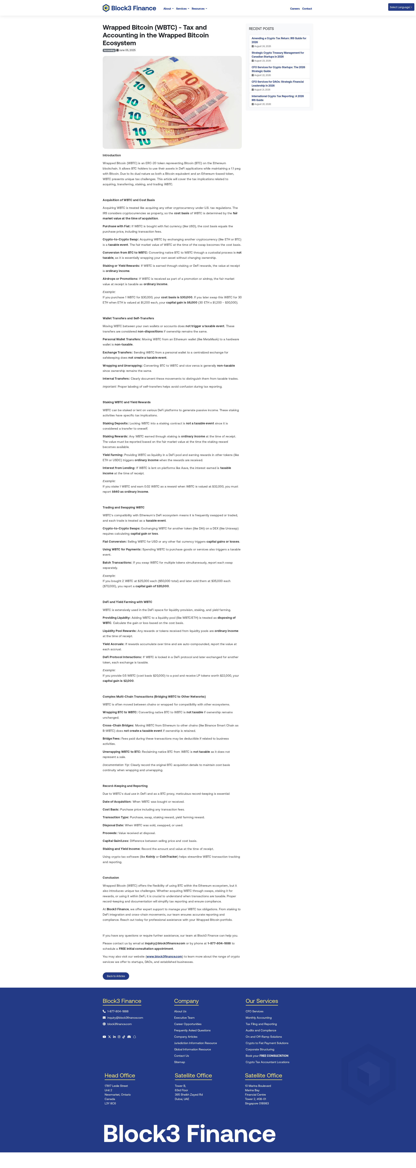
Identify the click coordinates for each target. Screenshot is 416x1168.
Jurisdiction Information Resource (195, 1043)
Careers (295, 8)
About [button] (167, 8)
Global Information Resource (192, 1049)
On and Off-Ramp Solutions (264, 1036)
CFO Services (254, 1011)
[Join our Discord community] (129, 1037)
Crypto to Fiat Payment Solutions (267, 1043)
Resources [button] (198, 8)
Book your (267, 1055)
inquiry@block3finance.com (125, 1017)
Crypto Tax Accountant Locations (267, 1062)
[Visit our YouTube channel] (104, 1037)
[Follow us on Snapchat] (134, 1037)
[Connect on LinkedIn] (114, 1037)
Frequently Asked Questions (192, 1030)
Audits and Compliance (261, 1030)
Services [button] (181, 8)
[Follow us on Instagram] (119, 1037)
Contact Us (181, 1055)
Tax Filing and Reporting (261, 1024)
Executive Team (184, 1017)
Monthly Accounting (259, 1017)
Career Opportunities (188, 1024)
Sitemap (179, 1062)
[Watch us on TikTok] (124, 1037)
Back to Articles (116, 976)
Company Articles (185, 1036)
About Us (180, 1011)
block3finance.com (119, 1024)
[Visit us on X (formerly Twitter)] (109, 1037)
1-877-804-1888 (118, 1011)
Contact (307, 8)
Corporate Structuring (260, 1049)
